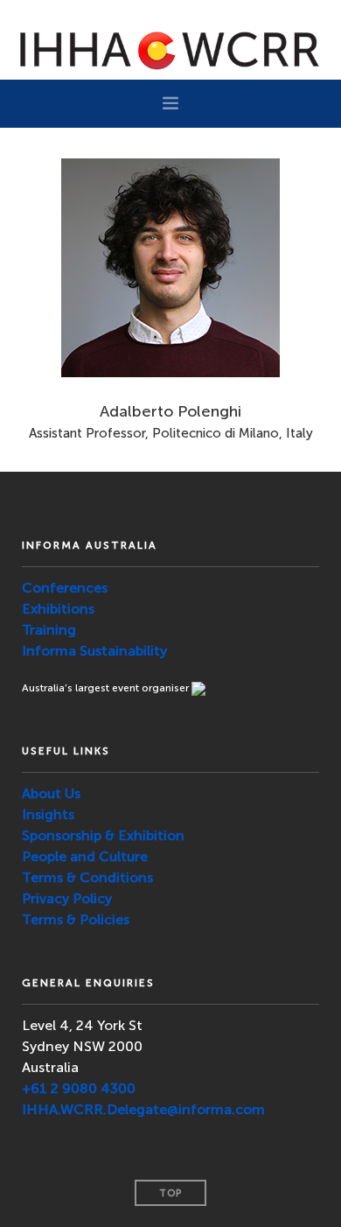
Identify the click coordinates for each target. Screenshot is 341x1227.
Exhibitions (58, 608)
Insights (48, 814)
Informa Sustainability (94, 650)
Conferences (65, 587)
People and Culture (85, 856)
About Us (51, 793)
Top (170, 1193)
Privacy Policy (67, 898)
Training (49, 629)
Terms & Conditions (87, 877)
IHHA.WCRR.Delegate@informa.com (143, 1109)
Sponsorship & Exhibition (103, 835)
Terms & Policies (75, 919)
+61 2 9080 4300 (79, 1088)
